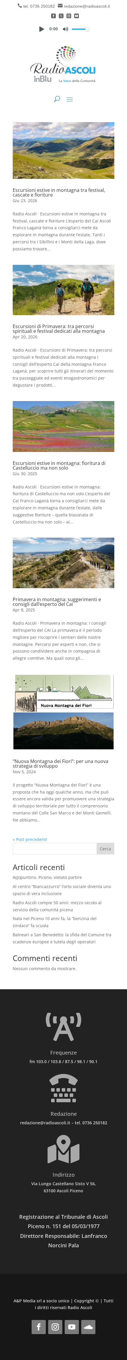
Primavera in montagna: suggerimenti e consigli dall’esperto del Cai (57, 601)
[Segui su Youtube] (72, 1327)
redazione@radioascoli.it (87, 6)
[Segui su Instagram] (55, 1327)
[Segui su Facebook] (39, 1327)
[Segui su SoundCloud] (88, 1327)
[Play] (41, 29)
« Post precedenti (30, 839)
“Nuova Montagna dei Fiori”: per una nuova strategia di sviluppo (60, 763)
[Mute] (65, 29)
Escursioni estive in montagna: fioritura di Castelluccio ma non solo (59, 465)
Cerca (105, 849)
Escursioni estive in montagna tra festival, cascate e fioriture (59, 192)
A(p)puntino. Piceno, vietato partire (47, 877)
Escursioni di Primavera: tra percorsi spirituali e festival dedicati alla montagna (59, 328)
